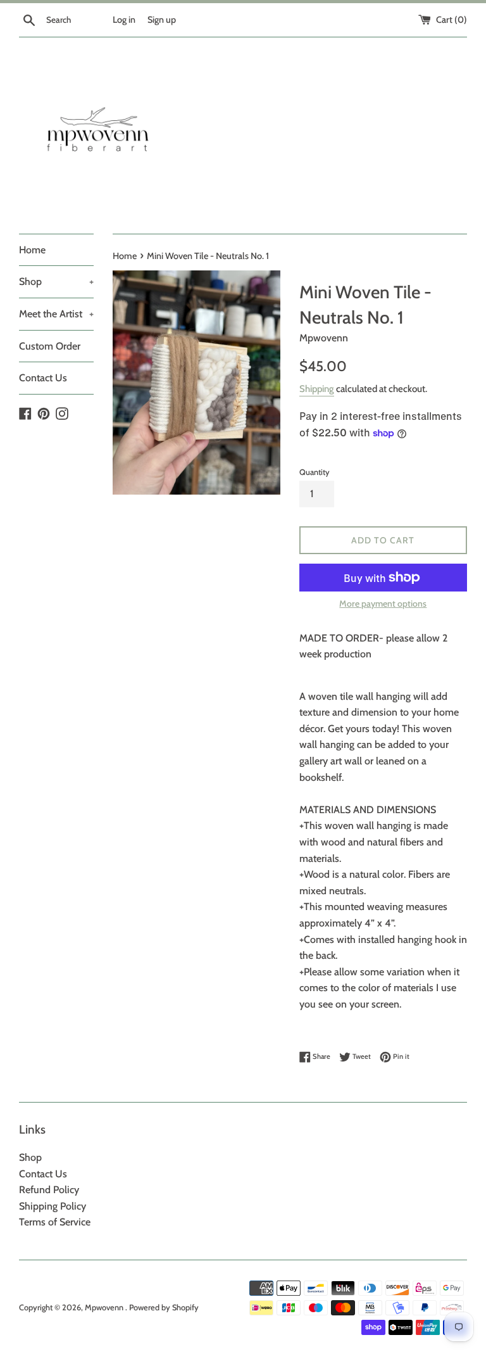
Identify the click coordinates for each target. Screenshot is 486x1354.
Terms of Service (54, 1222)
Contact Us (43, 378)
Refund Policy (49, 1190)
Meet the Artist (56, 314)
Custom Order (49, 346)
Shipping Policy (52, 1206)
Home (32, 250)
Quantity (314, 472)
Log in (124, 19)
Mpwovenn (105, 1307)
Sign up (161, 19)
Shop (56, 281)
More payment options (383, 603)
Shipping (316, 389)
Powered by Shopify (164, 1307)
